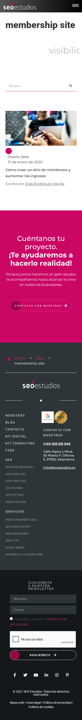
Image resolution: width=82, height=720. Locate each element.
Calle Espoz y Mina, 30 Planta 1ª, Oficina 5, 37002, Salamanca (58, 455)
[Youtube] (36, 675)
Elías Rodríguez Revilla (44, 184)
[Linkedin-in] (46, 675)
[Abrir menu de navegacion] (75, 5)
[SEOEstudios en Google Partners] (47, 417)
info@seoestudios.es (59, 468)
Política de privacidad (57, 702)
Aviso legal (33, 702)
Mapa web (17, 702)
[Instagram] (57, 675)
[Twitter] (25, 675)
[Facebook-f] (15, 675)
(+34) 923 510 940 (57, 444)
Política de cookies (41, 707)
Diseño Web (18, 157)
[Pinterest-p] (67, 675)
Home (19, 358)
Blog (40, 358)
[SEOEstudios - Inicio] (19, 6)
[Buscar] (70, 85)
